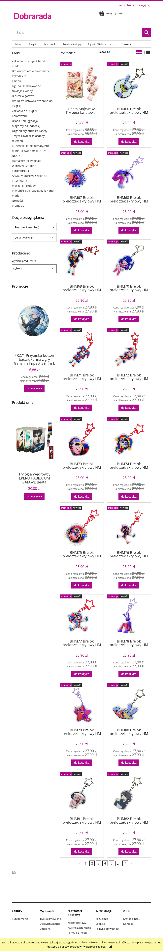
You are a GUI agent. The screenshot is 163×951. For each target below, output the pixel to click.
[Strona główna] (32, 15)
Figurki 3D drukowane (26, 86)
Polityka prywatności (107, 928)
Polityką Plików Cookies (93, 942)
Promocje (18, 205)
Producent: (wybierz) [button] (27, 227)
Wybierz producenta (24, 260)
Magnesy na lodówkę (26, 126)
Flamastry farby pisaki (26, 161)
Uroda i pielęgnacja (25, 121)
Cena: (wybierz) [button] (24, 237)
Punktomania (20, 919)
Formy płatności (77, 932)
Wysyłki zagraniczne (79, 927)
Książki (16, 81)
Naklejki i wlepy (22, 91)
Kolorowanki (20, 116)
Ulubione (45, 928)
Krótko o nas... (131, 919)
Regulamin (101, 919)
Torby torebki (21, 171)
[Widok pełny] (147, 52)
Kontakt (128, 923)
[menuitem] (19, 44)
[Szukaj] (146, 32)
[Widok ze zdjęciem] (139, 52)
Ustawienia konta (50, 923)
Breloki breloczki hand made (31, 71)
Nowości (17, 200)
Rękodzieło (19, 76)
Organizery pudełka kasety (29, 131)
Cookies (100, 923)
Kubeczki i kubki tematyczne (30, 146)
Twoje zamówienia (50, 919)
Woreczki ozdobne (24, 166)
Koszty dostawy (77, 922)
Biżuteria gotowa (23, 96)
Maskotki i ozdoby (24, 186)
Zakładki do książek (24, 111)
